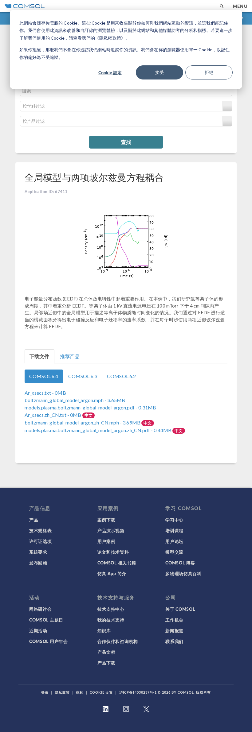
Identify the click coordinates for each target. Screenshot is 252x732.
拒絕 (209, 72)
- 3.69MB (83, 422)
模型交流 (174, 552)
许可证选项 (40, 541)
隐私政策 (62, 692)
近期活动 (38, 630)
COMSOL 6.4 (43, 376)
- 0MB (45, 393)
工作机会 (174, 620)
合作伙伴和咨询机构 (117, 641)
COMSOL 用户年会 (48, 641)
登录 (45, 692)
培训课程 (174, 530)
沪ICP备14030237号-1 (138, 692)
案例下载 (106, 520)
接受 (159, 72)
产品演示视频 (110, 530)
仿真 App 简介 (111, 573)
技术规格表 (40, 530)
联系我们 (174, 641)
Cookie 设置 (101, 692)
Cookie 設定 (110, 72)
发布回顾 (38, 563)
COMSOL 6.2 (121, 376)
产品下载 (106, 663)
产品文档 (106, 652)
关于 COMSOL (180, 609)
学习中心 (174, 520)
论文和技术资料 (113, 552)
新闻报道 (174, 630)
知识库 (104, 630)
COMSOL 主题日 (46, 620)
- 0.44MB (98, 430)
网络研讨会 (40, 609)
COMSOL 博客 (180, 563)
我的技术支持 (110, 620)
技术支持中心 (110, 609)
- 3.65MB (75, 400)
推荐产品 (70, 356)
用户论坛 (174, 541)
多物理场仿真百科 (183, 573)
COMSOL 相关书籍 (116, 563)
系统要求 (38, 552)
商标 (79, 692)
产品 (33, 520)
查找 (126, 141)
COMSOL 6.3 (82, 376)
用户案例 (106, 541)
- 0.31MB (90, 407)
